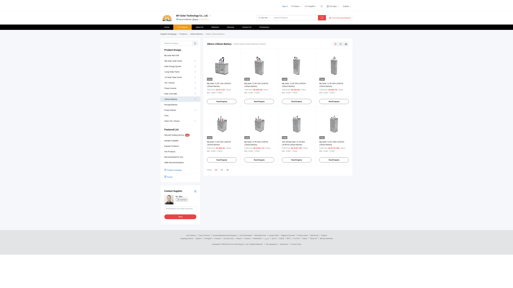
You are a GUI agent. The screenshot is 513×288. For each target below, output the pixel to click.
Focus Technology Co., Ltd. (239, 244)
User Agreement (271, 244)
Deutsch (247, 238)
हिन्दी (288, 238)
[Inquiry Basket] (321, 6)
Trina (166, 115)
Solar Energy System (172, 66)
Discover (230, 27)
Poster (170, 177)
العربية (266, 238)
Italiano (239, 238)
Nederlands (257, 238)
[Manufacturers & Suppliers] (177, 5)
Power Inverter (170, 88)
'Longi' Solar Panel (171, 72)
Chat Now (182, 200)
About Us (199, 27)
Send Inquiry (221, 101)
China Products (204, 235)
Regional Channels (288, 235)
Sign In (285, 6)
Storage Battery (170, 104)
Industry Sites (274, 235)
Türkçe (304, 238)
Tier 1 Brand (169, 82)
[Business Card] (195, 191)
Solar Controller (170, 93)
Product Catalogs (174, 170)
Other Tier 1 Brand (171, 121)
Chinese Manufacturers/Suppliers (225, 235)
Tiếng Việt (313, 238)
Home (166, 27)
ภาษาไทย (296, 238)
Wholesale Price (260, 235)
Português (208, 238)
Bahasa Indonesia (326, 238)
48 (227, 170)
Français (217, 238)
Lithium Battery (170, 99)
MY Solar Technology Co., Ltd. (192, 15)
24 (216, 170)
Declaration (284, 244)
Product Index (303, 235)
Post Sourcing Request (341, 18)
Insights (324, 235)
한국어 (274, 238)
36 (222, 170)
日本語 (281, 238)
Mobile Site (314, 235)
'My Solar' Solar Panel (173, 61)
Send (180, 216)
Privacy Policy (296, 244)
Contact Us (246, 27)
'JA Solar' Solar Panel (173, 77)
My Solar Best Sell (171, 55)
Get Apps (333, 6)
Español (198, 238)
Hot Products (191, 235)
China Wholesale (246, 235)
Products (184, 27)
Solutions (215, 27)
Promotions (264, 27)
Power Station (170, 110)
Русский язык (229, 238)
